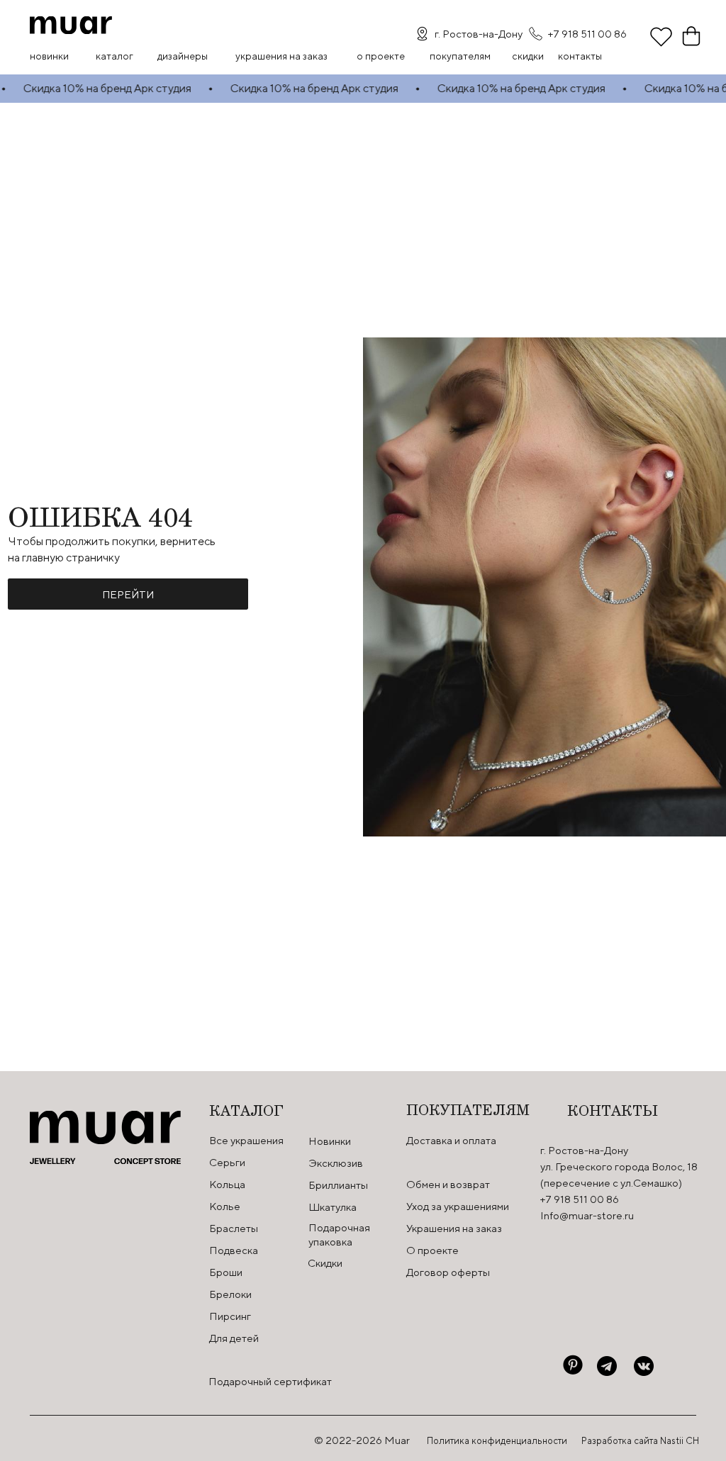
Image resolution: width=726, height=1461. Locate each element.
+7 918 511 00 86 (587, 34)
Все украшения (246, 1140)
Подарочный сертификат (270, 1381)
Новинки (49, 56)
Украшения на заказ (281, 56)
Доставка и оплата (451, 1140)
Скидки (325, 1263)
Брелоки (230, 1294)
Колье (224, 1206)
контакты (580, 56)
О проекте (381, 56)
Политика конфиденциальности (497, 1440)
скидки (528, 56)
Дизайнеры (182, 56)
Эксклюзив (335, 1163)
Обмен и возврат (448, 1184)
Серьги (227, 1162)
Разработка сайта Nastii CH (640, 1440)
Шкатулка (332, 1207)
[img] (71, 25)
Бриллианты (338, 1185)
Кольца (227, 1184)
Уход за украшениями (457, 1206)
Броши (225, 1272)
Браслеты (233, 1228)
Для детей (234, 1338)
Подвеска (233, 1250)
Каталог (114, 56)
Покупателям (460, 56)
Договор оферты (448, 1272)
